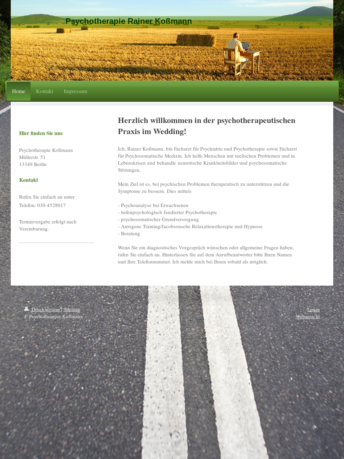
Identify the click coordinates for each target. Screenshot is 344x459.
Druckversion (45, 309)
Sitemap (71, 309)
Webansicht (308, 316)
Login (313, 309)
